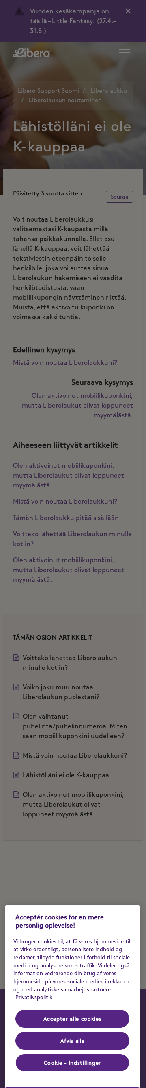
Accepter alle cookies (72, 1019)
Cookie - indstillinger (72, 1062)
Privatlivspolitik (33, 997)
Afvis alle (72, 1041)
